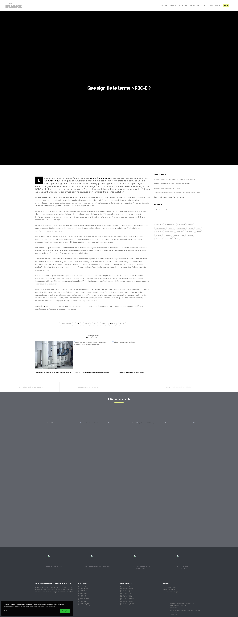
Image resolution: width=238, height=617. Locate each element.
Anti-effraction (160, 228)
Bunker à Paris (82, 587)
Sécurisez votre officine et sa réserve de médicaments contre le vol (174, 179)
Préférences (7, 611)
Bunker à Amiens (83, 588)
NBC (95, 323)
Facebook (179, 387)
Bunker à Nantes (83, 600)
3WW (158, 224)
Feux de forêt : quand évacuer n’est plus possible (169, 197)
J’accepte (64, 611)
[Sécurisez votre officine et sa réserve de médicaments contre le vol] (166, 605)
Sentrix (190, 235)
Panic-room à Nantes (126, 600)
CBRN (191, 228)
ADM (78, 323)
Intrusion (180, 231)
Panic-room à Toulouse (127, 603)
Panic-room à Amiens (126, 588)
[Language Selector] (233, 5)
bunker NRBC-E (44, 306)
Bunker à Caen (82, 593)
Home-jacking (169, 231)
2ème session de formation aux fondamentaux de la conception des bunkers (177, 192)
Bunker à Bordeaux (83, 592)
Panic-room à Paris (126, 587)
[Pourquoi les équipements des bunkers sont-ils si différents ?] (166, 612)
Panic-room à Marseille (127, 598)
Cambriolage (181, 228)
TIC (176, 238)
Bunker (87, 323)
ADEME (182, 224)
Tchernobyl (168, 238)
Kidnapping (189, 231)
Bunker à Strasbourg (84, 605)
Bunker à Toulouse (83, 603)
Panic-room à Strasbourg (127, 605)
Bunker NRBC (119, 83)
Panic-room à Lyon (126, 596)
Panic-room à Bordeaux (127, 592)
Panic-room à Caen (126, 593)
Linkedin (188, 387)
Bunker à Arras (82, 590)
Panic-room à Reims (126, 601)
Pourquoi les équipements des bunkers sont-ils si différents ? (172, 183)
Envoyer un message (171, 592)
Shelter (122, 323)
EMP (198, 228)
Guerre (158, 231)
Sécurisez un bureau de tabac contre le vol (167, 188)
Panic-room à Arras (126, 590)
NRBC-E (112, 323)
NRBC (103, 323)
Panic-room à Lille (125, 595)
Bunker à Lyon (82, 596)
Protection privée (179, 235)
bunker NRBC (54, 181)
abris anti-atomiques (100, 178)
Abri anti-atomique (66, 323)
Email (173, 387)
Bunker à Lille (82, 595)
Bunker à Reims (82, 601)
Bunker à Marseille (83, 598)
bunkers (58, 231)
